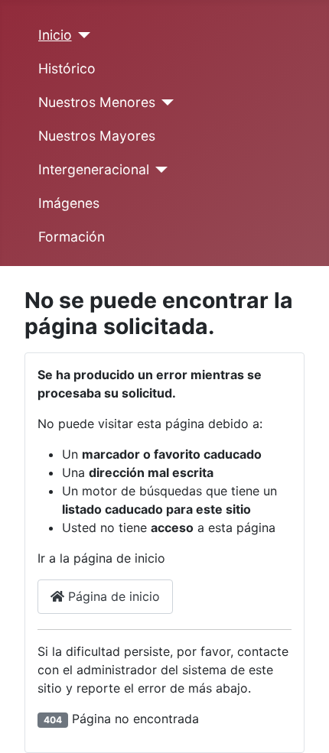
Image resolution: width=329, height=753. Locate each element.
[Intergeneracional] (158, 170)
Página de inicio (112, 596)
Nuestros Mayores (96, 136)
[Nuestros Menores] (164, 102)
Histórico (67, 68)
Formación (71, 237)
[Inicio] (81, 35)
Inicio (55, 35)
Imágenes (68, 203)
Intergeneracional (93, 169)
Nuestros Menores (96, 102)
